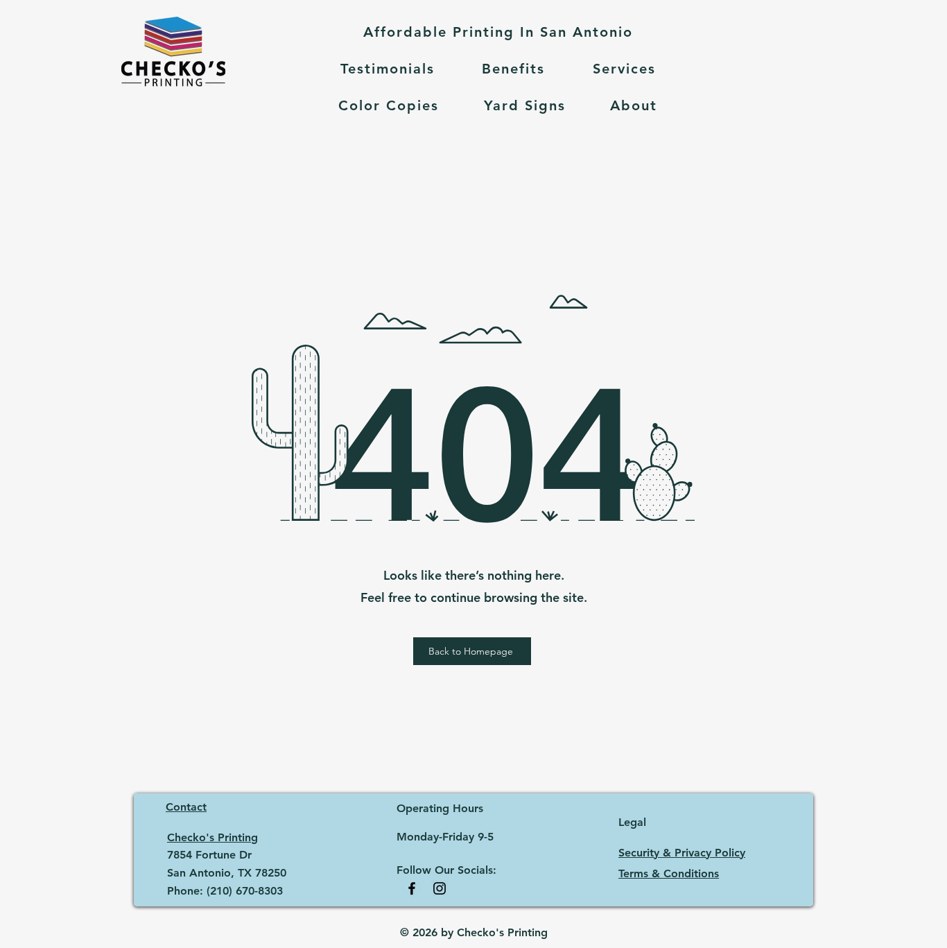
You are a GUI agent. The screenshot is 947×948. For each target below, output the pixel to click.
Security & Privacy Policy (681, 852)
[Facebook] (411, 888)
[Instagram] (439, 888)
